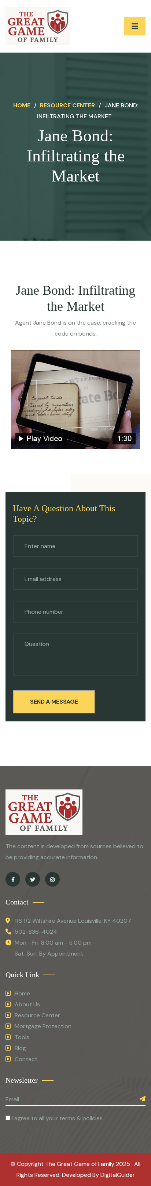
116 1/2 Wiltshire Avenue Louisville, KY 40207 (73, 921)
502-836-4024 (36, 932)
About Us (27, 1004)
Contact (26, 1059)
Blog (20, 1048)
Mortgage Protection (43, 1026)
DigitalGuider (117, 1175)
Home (21, 105)
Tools (22, 1037)
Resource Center (67, 105)
